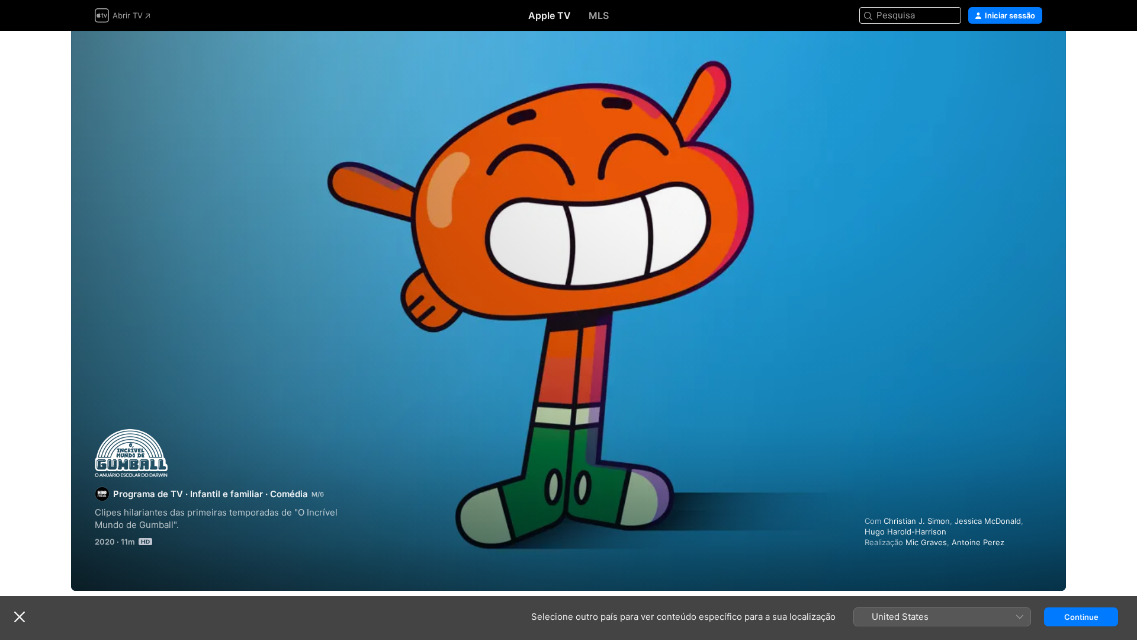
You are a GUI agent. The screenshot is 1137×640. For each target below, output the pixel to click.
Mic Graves (926, 542)
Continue (1081, 617)
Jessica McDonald (988, 521)
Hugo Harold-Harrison (905, 531)
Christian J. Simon (917, 521)
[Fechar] (19, 617)
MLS (599, 15)
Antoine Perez (978, 542)
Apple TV (549, 15)
